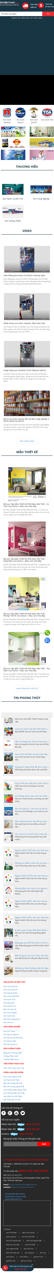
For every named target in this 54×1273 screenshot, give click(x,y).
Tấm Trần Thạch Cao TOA (13, 1068)
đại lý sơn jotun (28, 1232)
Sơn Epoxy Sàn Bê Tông (13, 1037)
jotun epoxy (11, 1236)
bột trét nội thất (13, 1244)
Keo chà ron (8, 1022)
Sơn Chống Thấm (11, 1048)
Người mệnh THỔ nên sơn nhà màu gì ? (34, 850)
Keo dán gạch (9, 1003)
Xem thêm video (27, 441)
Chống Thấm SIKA (10, 1056)
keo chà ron (29, 1248)
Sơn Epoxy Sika (9, 1041)
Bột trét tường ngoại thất (13, 1086)
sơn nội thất (30, 1244)
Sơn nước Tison (9, 1006)
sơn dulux (24, 1256)
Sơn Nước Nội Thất (11, 1080)
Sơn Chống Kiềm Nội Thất (14, 1093)
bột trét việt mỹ (12, 1252)
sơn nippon (29, 1252)
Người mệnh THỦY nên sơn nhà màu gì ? (34, 875)
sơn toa (43, 1252)
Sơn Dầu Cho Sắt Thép (12, 1096)
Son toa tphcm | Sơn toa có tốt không (33, 808)
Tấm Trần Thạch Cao (13, 1063)
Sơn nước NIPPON (11, 996)
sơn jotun (10, 1256)
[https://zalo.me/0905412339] (47, 640)
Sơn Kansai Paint (10, 993)
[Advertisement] (27, 47)
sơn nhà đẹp (11, 1232)
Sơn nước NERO (10, 1012)
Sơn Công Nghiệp (11, 1026)
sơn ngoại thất (12, 1248)
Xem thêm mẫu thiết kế (27, 688)
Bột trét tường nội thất (12, 1083)
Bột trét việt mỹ (9, 1009)
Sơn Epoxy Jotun (10, 1044)
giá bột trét (10, 1261)
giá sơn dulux (26, 1261)
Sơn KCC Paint (9, 1031)
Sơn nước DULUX (10, 986)
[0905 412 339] (47, 633)
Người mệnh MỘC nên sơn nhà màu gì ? (34, 901)
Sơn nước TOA (9, 999)
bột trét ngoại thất (34, 1240)
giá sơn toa (38, 1256)
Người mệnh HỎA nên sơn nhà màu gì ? (34, 917)
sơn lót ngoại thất (13, 1240)
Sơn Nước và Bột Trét (14, 982)
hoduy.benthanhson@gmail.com (23, 1184)
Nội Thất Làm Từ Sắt (11, 1099)
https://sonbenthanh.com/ (22, 1187)
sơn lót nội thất (28, 1236)
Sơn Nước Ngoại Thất (12, 1076)
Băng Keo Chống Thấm (12, 1053)
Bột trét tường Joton (11, 1019)
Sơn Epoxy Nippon (11, 1034)
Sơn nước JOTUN (10, 989)
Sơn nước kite (9, 1016)
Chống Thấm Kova (11, 1059)
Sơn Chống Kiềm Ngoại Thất (15, 1090)
